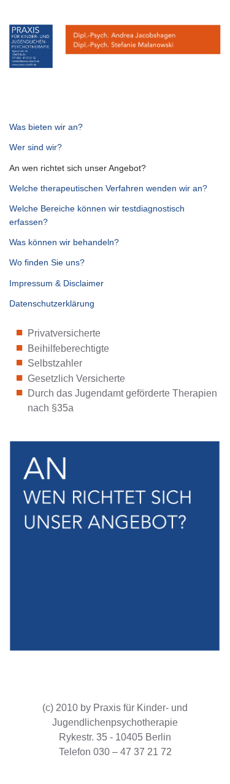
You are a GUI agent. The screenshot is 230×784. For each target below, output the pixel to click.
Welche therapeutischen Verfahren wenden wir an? (108, 188)
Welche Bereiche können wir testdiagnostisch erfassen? (97, 215)
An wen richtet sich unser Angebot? (77, 168)
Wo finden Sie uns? (47, 262)
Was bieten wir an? (46, 127)
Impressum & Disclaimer (56, 283)
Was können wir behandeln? (64, 242)
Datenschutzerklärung (51, 303)
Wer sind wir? (35, 147)
